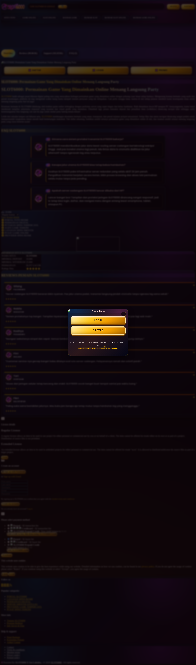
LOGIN (98, 320)
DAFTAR (98, 330)
